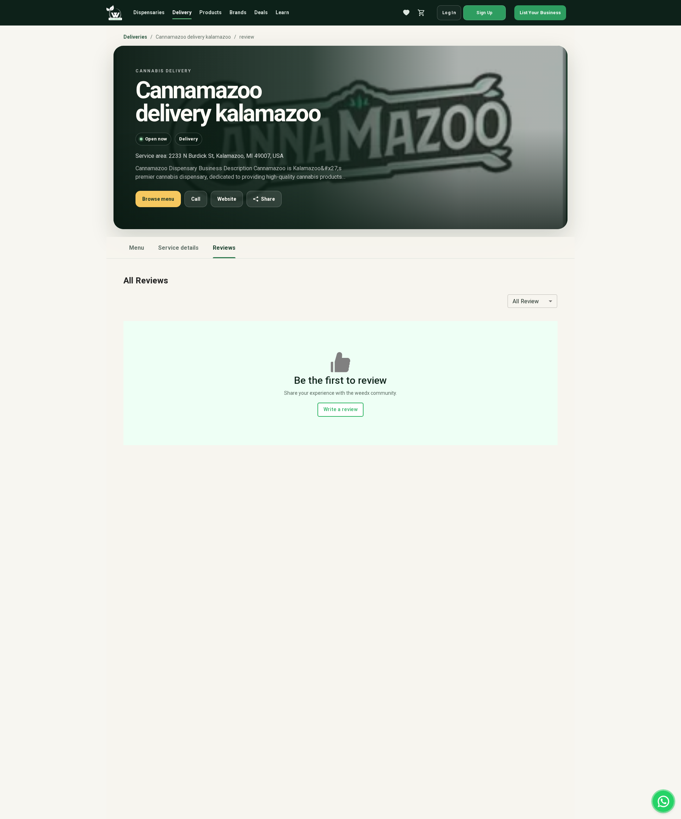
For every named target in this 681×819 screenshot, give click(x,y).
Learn (282, 12)
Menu (136, 247)
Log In (449, 12)
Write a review (340, 409)
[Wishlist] (406, 13)
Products (210, 12)
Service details (178, 247)
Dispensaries (149, 12)
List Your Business (540, 12)
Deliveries (135, 37)
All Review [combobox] (526, 301)
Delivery (182, 12)
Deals (261, 12)
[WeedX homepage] (114, 13)
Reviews (224, 247)
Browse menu (158, 199)
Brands (238, 12)
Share (268, 199)
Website (226, 199)
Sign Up (484, 12)
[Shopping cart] (421, 13)
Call (195, 199)
